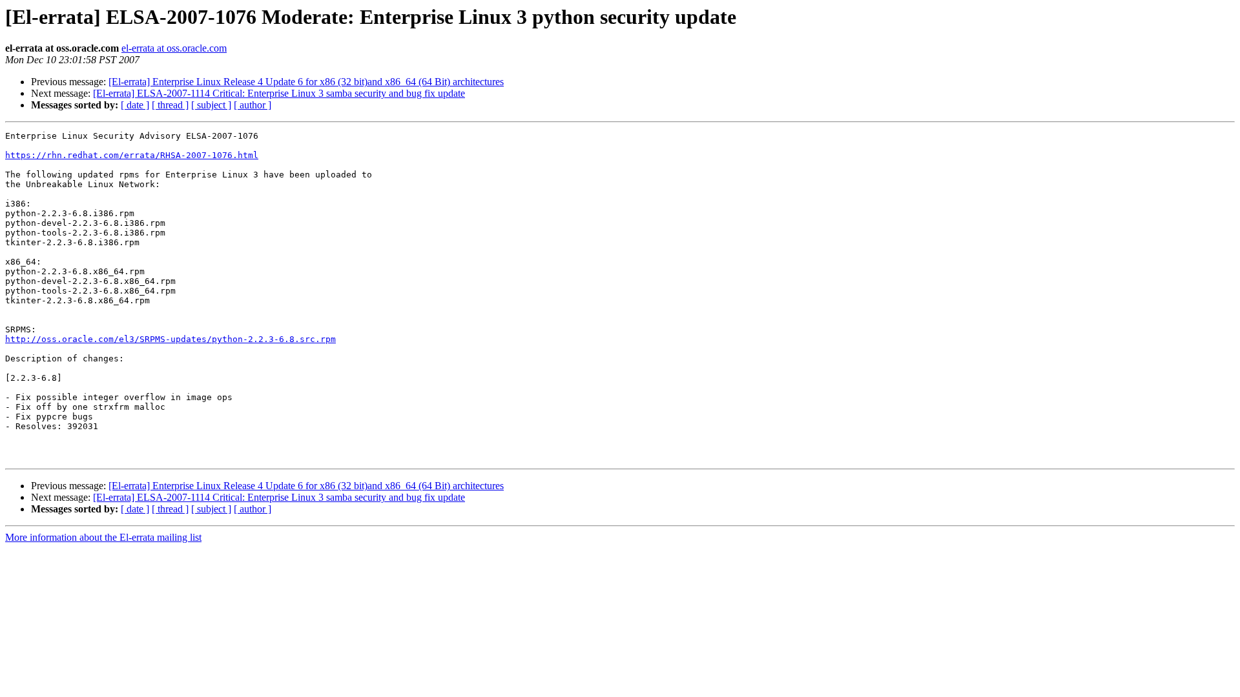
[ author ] (252, 104)
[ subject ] (211, 104)
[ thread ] (170, 104)
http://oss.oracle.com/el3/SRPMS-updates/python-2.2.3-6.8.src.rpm (170, 339)
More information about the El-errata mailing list (103, 537)
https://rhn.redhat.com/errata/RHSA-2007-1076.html (131, 155)
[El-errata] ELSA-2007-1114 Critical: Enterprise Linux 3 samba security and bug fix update (279, 93)
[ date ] (135, 104)
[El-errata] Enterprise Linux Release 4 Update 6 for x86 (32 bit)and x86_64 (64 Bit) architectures (306, 81)
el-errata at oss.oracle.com (174, 48)
